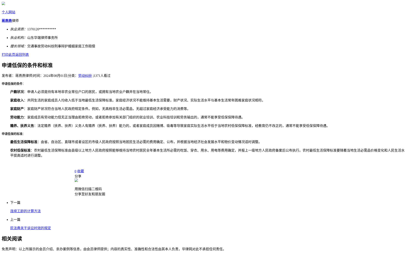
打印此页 (8, 54)
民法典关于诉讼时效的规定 (30, 228)
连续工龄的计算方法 (25, 211)
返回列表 (22, 54)
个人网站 (8, 12)
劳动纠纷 (85, 75)
